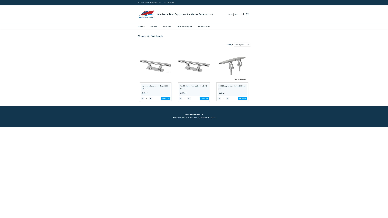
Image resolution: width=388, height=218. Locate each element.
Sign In (230, 14)
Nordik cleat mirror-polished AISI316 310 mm (193, 87)
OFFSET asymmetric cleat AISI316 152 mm (232, 87)
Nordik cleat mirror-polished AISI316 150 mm (155, 87)
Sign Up (237, 14)
